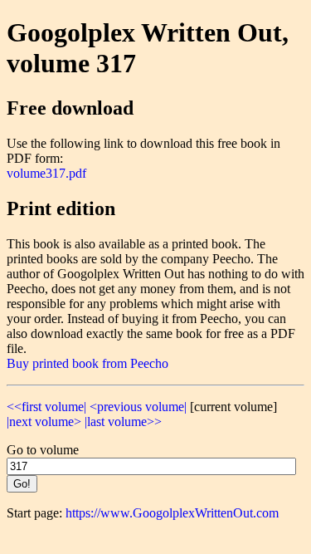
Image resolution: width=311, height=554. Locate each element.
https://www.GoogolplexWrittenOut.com (172, 513)
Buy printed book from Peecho (87, 363)
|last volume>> (123, 421)
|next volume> (44, 421)
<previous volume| (138, 407)
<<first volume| (46, 407)
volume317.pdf (46, 173)
